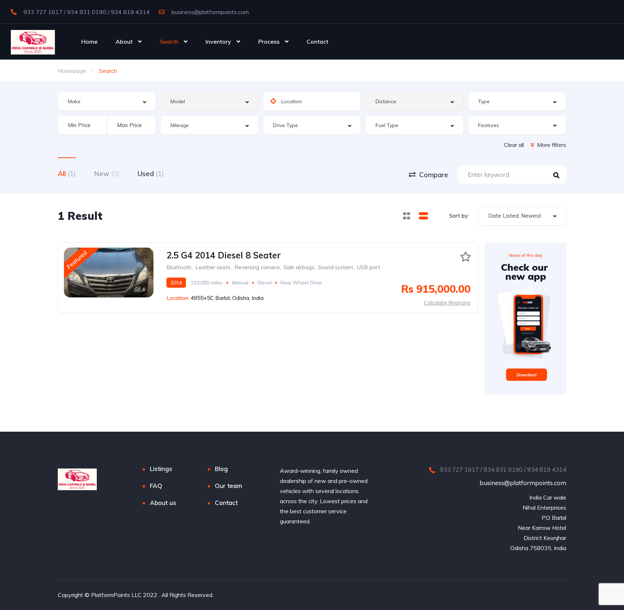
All (67, 173)
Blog (221, 468)
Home (89, 41)
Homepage (72, 70)
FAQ (156, 485)
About (124, 41)
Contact (317, 41)
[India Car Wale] (33, 41)
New (107, 173)
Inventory (218, 41)
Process (269, 41)
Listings (161, 468)
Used (151, 173)
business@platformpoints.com (209, 12)
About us (163, 502)
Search (169, 41)
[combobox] (107, 101)
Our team (228, 485)
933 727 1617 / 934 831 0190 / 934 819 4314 (86, 12)
